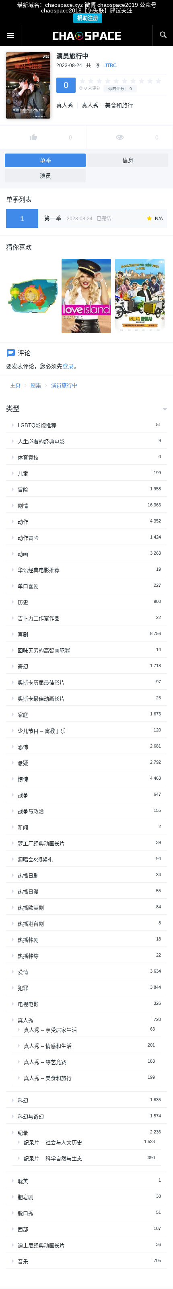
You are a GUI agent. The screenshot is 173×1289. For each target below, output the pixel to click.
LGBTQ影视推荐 (37, 425)
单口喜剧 (28, 586)
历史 (23, 602)
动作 (23, 522)
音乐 (23, 1261)
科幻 (23, 1101)
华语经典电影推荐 (39, 570)
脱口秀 (25, 1213)
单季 (45, 160)
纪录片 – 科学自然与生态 (53, 1159)
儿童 (23, 474)
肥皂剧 (25, 1197)
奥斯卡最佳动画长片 (41, 699)
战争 (23, 795)
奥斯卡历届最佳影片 (41, 683)
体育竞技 (28, 458)
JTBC (111, 65)
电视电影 (28, 1004)
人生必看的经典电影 (41, 442)
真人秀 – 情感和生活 (48, 1046)
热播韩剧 (28, 940)
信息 (128, 160)
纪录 (23, 1133)
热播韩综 (28, 956)
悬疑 (23, 763)
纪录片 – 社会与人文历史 (53, 1142)
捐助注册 (87, 18)
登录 (68, 366)
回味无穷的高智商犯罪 (44, 651)
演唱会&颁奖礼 (35, 860)
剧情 (23, 506)
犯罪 (23, 988)
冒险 (23, 490)
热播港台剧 (31, 924)
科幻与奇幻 (31, 1117)
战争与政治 (31, 811)
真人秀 (64, 105)
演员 (45, 175)
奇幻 (23, 667)
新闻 (23, 827)
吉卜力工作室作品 (39, 618)
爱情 (23, 972)
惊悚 (23, 779)
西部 (23, 1229)
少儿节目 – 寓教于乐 (42, 731)
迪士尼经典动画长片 (41, 1245)
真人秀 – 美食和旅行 (107, 105)
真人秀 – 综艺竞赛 (45, 1062)
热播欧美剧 (31, 908)
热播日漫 (28, 892)
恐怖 (23, 747)
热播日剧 (28, 876)
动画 (23, 554)
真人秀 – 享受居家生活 (50, 1030)
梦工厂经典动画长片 (41, 843)
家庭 (23, 715)
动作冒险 (28, 538)
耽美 (23, 1181)
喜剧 (23, 634)
